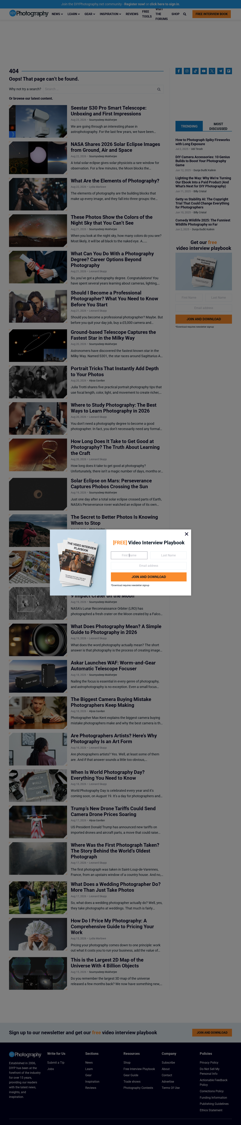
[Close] (186, 534)
